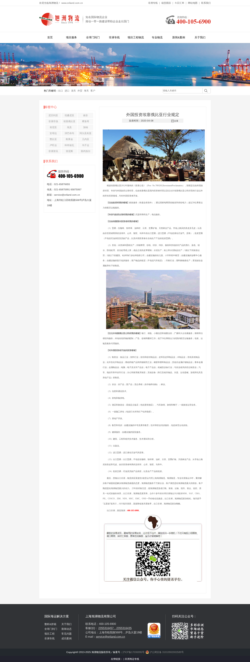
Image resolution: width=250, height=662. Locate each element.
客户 (92, 90)
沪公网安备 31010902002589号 (166, 652)
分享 (176, 121)
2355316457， (107, 628)
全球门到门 (93, 37)
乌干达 (85, 145)
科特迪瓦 (69, 145)
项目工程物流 (136, 37)
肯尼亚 (53, 127)
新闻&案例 (178, 37)
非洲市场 (53, 121)
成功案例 (66, 638)
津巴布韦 (69, 133)
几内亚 (85, 139)
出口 (60, 90)
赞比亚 (53, 139)
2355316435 (124, 628)
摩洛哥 (85, 121)
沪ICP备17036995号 (133, 652)
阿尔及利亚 (85, 133)
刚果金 (69, 139)
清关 (73, 90)
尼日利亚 (53, 115)
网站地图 (192, 3)
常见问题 (66, 633)
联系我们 (206, 3)
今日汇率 (179, 3)
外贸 (80, 90)
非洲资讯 (53, 151)
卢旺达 (53, 145)
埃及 (69, 127)
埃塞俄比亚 (69, 121)
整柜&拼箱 (50, 624)
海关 (86, 90)
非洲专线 (153, 3)
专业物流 (157, 37)
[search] (205, 90)
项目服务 (71, 37)
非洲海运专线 (132, 659)
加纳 (85, 127)
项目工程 (49, 633)
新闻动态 (66, 628)
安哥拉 (53, 133)
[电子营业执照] (154, 615)
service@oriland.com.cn (110, 636)
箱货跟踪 (166, 3)
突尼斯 (69, 151)
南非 (85, 115)
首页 (50, 37)
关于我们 (200, 37)
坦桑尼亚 (69, 115)
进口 (67, 90)
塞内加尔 (85, 151)
